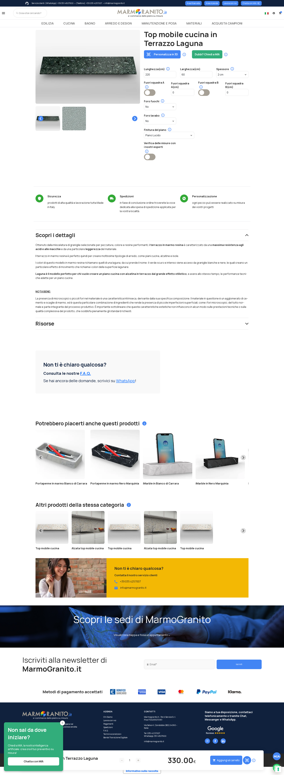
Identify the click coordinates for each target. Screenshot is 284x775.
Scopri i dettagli (55, 235)
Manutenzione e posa (159, 23)
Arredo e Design (118, 23)
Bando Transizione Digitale (115, 737)
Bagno (90, 23)
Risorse (45, 323)
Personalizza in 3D (166, 54)
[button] (48, 118)
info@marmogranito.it (133, 587)
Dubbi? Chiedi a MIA (207, 54)
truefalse (149, 92)
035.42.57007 (153, 733)
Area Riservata (193, 3)
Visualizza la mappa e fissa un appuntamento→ (142, 635)
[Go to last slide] (40, 118)
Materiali (194, 23)
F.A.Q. (85, 373)
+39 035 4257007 (94, 3)
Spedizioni (108, 727)
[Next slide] (134, 118)
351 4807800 (160, 736)
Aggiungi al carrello (228, 760)
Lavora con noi (230, 3)
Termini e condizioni (112, 734)
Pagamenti (108, 724)
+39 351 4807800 (65, 3)
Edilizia (47, 23)
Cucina (69, 23)
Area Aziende (212, 3)
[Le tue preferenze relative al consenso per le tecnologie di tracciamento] (278, 769)
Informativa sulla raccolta (142, 771)
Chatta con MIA (250, 3)
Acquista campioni (227, 23)
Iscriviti (239, 664)
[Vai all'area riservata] (274, 13)
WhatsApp (125, 380)
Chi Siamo (107, 717)
